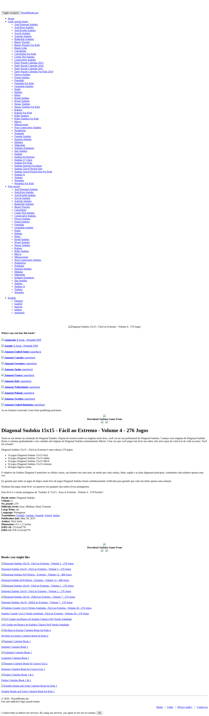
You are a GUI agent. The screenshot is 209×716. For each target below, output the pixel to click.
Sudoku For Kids (23, 162)
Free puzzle (14, 186)
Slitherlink (19, 145)
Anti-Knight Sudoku (25, 30)
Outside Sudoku (22, 136)
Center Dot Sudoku (24, 56)
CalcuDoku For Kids (25, 53)
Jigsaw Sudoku (22, 104)
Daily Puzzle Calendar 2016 (28, 65)
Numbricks (20, 130)
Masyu (17, 121)
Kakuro (18, 109)
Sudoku (18, 154)
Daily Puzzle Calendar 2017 (28, 68)
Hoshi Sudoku (21, 98)
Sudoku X (19, 174)
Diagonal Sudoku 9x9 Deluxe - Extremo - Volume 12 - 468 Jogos (35, 580)
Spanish (39, 515)
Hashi (17, 89)
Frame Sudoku (22, 77)
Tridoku (18, 177)
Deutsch (18, 300)
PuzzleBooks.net (29, 12)
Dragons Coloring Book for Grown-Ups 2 (23, 669)
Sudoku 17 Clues (23, 159)
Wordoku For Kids (24, 183)
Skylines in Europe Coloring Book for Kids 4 (24, 635)
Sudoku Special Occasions (28, 165)
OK (99, 713)
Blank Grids (20, 48)
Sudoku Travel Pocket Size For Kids (33, 171)
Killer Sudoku (21, 115)
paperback (22, 351)
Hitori (17, 95)
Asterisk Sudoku (23, 36)
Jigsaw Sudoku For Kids (27, 106)
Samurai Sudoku (23, 139)
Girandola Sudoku (23, 86)
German (30, 515)
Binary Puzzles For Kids (27, 45)
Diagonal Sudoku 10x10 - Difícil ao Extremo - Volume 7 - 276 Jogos (36, 602)
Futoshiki (19, 80)
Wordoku (19, 180)
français (18, 306)
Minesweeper (21, 124)
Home (11, 18)
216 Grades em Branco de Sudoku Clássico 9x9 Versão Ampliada (35, 624)
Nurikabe (19, 133)
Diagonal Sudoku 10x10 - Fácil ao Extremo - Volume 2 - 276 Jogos (36, 591)
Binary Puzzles (22, 42)
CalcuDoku (20, 51)
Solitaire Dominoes (24, 148)
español (18, 303)
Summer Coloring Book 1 (14, 647)
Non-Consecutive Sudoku (27, 127)
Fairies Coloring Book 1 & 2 (16, 680)
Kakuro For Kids (23, 112)
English (12, 298)
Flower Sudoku (22, 74)
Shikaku (18, 142)
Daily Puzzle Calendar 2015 (28, 62)
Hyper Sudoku (22, 101)
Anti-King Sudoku (24, 27)
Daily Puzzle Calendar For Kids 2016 (33, 71)
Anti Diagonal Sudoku (26, 24)
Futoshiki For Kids (24, 83)
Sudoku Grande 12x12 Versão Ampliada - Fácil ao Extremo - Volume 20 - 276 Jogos (45, 613)
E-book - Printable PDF (22, 340)
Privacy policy (184, 707)
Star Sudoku (20, 151)
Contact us (202, 707)
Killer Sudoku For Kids (26, 118)
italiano (18, 309)
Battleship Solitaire (24, 39)
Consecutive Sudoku (25, 59)
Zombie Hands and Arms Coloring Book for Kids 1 (28, 691)
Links (170, 707)
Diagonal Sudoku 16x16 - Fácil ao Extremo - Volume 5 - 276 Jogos (36, 569)
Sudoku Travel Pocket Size (28, 168)
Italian (56, 515)
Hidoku (18, 92)
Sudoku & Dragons (24, 157)
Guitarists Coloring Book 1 (15, 658)
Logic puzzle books (18, 21)
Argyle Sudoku (22, 33)
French (48, 515)
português (19, 312)
